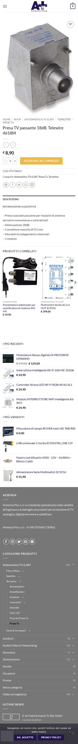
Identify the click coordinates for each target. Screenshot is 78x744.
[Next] (75, 290)
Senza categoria (12, 687)
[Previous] (3, 290)
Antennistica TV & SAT (39, 119)
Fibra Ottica (13, 570)
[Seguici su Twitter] (19, 542)
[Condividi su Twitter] (19, 185)
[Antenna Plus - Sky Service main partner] (39, 6)
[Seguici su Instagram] (13, 542)
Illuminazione (11, 659)
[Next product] (6, 145)
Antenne (14, 597)
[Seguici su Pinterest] (32, 542)
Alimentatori (17, 586)
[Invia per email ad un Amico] (26, 185)
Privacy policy (51, 737)
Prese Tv (8, 122)
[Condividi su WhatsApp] (6, 185)
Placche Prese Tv (19, 618)
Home (7, 119)
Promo (7, 680)
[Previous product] (13, 145)
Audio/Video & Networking (20, 645)
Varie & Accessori (16, 630)
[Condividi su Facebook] (13, 185)
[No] (73, 735)
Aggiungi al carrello (41, 160)
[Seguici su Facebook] (6, 542)
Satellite (10, 576)
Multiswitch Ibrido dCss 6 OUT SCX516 (55, 306)
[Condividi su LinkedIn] (32, 185)
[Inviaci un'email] (26, 542)
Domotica (9, 652)
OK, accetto (25, 737)
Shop (17, 119)
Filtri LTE (15, 612)
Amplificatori (17, 591)
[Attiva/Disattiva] (73, 565)
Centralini (15, 602)
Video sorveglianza (14, 694)
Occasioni (9, 673)
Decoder (14, 607)
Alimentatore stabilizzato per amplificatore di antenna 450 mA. (19, 308)
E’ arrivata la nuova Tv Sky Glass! (42, 715)
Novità (7, 666)
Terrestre (64, 119)
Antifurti (8, 638)
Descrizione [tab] (11, 199)
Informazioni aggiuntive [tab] (19, 206)
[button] (5, 6)
